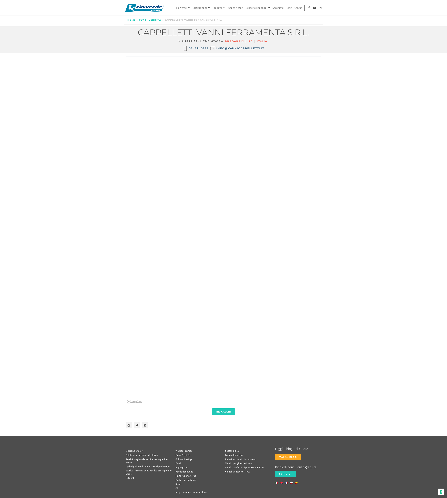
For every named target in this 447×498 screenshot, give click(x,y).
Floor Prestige (182, 455)
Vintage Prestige (183, 451)
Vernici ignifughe (184, 471)
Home (131, 20)
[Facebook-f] (309, 8)
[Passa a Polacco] (292, 481)
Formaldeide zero (234, 455)
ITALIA (262, 41)
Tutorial (130, 478)
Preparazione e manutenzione (191, 492)
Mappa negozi (235, 7)
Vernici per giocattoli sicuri (239, 463)
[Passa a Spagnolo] (297, 481)
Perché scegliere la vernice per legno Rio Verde (147, 461)
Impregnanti (181, 467)
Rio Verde (181, 7)
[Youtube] (314, 8)
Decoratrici (278, 7)
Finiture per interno (185, 480)
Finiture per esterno (185, 476)
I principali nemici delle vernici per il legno (148, 466)
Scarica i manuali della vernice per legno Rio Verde (149, 472)
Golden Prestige (183, 459)
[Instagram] (320, 8)
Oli (176, 488)
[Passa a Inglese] (282, 481)
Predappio (234, 41)
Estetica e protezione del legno (142, 455)
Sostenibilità (232, 451)
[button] (129, 425)
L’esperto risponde (256, 7)
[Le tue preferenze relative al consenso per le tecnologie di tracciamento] (441, 492)
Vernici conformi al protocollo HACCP (244, 467)
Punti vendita (150, 20)
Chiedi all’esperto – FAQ (237, 471)
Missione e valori (134, 451)
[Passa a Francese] (287, 481)
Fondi (178, 463)
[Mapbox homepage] (134, 402)
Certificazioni (200, 7)
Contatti (298, 7)
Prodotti (217, 7)
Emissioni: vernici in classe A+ (240, 459)
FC (250, 41)
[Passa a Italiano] (277, 481)
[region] (223, 230)
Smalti (178, 484)
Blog (289, 7)
